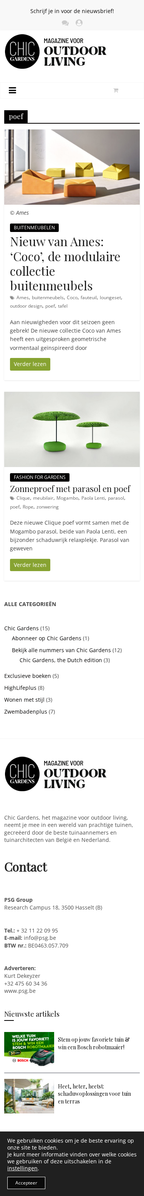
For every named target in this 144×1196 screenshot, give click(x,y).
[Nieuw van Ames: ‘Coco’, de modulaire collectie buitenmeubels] (72, 133)
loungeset (110, 297)
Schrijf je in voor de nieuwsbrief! (72, 11)
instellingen (22, 1168)
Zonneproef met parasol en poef (70, 488)
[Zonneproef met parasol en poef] (72, 395)
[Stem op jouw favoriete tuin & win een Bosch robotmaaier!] (29, 1035)
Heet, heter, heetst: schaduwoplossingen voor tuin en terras (94, 1094)
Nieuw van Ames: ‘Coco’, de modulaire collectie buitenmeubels (65, 263)
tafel (63, 306)
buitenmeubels (48, 297)
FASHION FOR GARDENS (40, 477)
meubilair (43, 498)
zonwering (47, 507)
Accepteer (26, 1182)
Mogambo (67, 498)
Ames (23, 297)
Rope (28, 507)
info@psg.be (40, 937)
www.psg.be (20, 990)
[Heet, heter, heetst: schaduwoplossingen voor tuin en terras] (29, 1082)
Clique (23, 498)
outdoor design (26, 306)
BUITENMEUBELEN (34, 227)
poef (50, 306)
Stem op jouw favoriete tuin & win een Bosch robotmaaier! (94, 1043)
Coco (72, 297)
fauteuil (89, 297)
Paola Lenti (93, 498)
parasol (116, 498)
